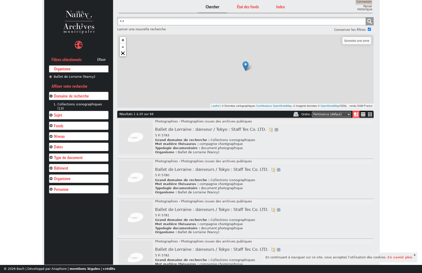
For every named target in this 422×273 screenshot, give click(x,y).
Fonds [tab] (58, 126)
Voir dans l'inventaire (271, 129)
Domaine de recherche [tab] (71, 96)
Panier (367, 6)
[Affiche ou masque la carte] (79, 45)
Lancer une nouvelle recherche (141, 29)
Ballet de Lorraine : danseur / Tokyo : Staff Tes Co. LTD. (210, 129)
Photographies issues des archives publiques (216, 121)
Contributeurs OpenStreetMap (274, 106)
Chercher (212, 7)
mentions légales (85, 269)
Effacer (101, 59)
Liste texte (363, 115)
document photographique (222, 148)
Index (280, 7)
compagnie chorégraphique (221, 144)
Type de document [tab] (68, 157)
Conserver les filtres (350, 30)
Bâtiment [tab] (61, 168)
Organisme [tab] (62, 178)
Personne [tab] (61, 189)
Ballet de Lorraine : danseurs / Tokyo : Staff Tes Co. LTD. (211, 169)
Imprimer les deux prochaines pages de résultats (296, 114)
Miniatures (370, 114)
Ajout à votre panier (276, 129)
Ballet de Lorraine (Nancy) (74, 76)
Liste (355, 114)
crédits (109, 269)
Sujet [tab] (58, 115)
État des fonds (248, 7)
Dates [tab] (58, 147)
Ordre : (306, 114)
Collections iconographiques (233, 140)
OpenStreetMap (329, 106)
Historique (364, 9)
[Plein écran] (123, 53)
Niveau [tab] (59, 136)
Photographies (166, 121)
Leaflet (215, 106)
